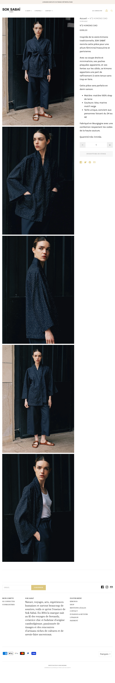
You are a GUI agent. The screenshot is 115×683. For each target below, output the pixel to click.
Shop (72, 604)
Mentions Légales (78, 608)
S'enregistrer (8, 604)
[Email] (111, 587)
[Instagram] (107, 587)
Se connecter (97, 10)
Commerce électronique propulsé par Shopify (57, 667)
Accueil (83, 18)
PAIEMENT (74, 620)
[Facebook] (102, 587)
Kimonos (73, 601)
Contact (48, 10)
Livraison (74, 617)
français (104, 654)
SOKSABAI (83, 21)
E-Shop (27, 10)
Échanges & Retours (79, 614)
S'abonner (38, 587)
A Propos (38, 10)
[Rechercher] (112, 11)
